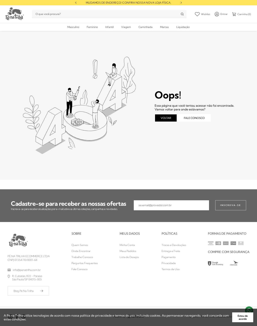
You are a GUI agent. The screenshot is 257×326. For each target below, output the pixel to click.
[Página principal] (14, 14)
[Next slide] (181, 3)
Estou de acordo (243, 317)
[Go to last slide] (76, 3)
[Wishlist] (202, 14)
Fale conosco (194, 118)
